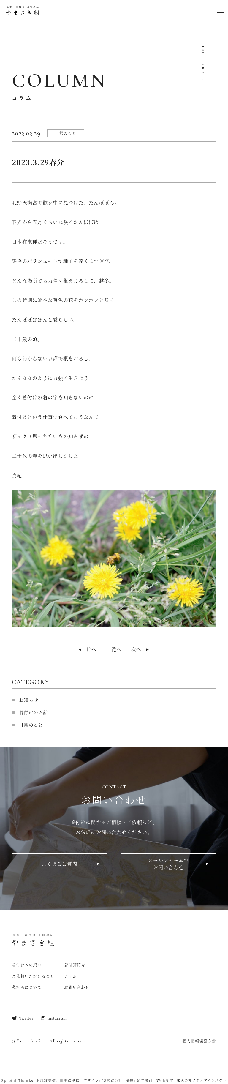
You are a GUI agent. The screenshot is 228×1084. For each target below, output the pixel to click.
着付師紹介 (74, 965)
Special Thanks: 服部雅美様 (28, 1080)
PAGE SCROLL (203, 63)
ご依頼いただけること (33, 976)
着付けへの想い (27, 965)
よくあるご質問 (59, 863)
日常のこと (65, 133)
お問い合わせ (77, 987)
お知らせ (28, 700)
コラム (70, 976)
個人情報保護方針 (199, 1041)
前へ (91, 649)
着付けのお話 (33, 712)
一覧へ (114, 649)
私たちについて (27, 987)
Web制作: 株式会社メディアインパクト (191, 1080)
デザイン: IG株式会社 (102, 1080)
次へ (136, 649)
